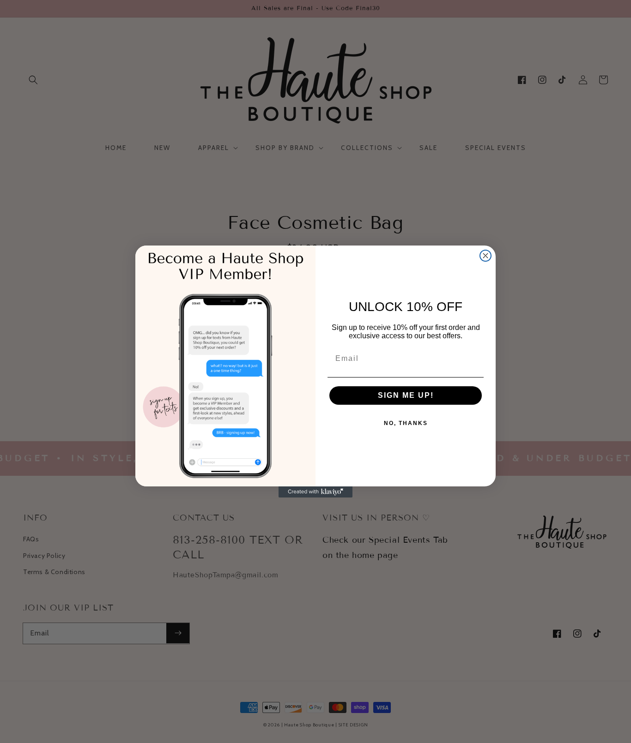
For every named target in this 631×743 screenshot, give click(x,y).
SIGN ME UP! (406, 395)
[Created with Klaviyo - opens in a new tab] (315, 491)
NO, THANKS (406, 423)
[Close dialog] (485, 255)
